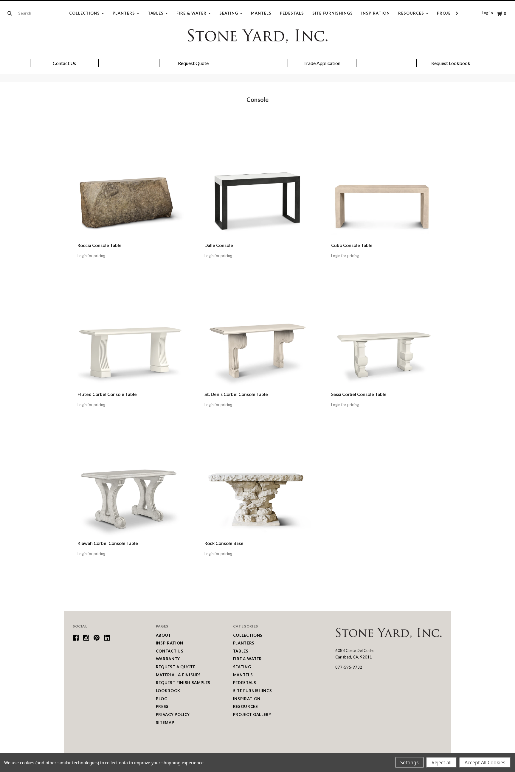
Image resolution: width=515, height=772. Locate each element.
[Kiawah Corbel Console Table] (130, 484)
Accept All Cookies (485, 762)
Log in (487, 12)
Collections (84, 13)
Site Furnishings (332, 13)
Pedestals (292, 13)
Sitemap (165, 722)
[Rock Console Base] (257, 484)
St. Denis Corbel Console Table (236, 394)
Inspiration (375, 13)
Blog (161, 698)
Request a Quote (176, 666)
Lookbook (168, 690)
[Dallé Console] (257, 186)
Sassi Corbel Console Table (359, 394)
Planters (124, 13)
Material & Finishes (178, 674)
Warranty (168, 658)
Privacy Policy (173, 714)
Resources (411, 13)
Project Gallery (252, 714)
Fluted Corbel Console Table (107, 394)
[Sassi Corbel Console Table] (384, 335)
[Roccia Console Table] (130, 186)
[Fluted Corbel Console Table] (130, 335)
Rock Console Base (223, 543)
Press (162, 706)
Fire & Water (191, 13)
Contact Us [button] (64, 63)
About (163, 635)
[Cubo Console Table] (384, 186)
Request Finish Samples (183, 682)
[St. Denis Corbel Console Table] (257, 335)
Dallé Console (218, 245)
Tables (156, 13)
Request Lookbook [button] (450, 63)
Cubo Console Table (352, 245)
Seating (228, 13)
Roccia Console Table (99, 245)
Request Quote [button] (193, 63)
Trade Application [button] (321, 63)
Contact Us (170, 651)
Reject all (442, 762)
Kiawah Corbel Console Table (107, 543)
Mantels (261, 13)
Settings (409, 762)
